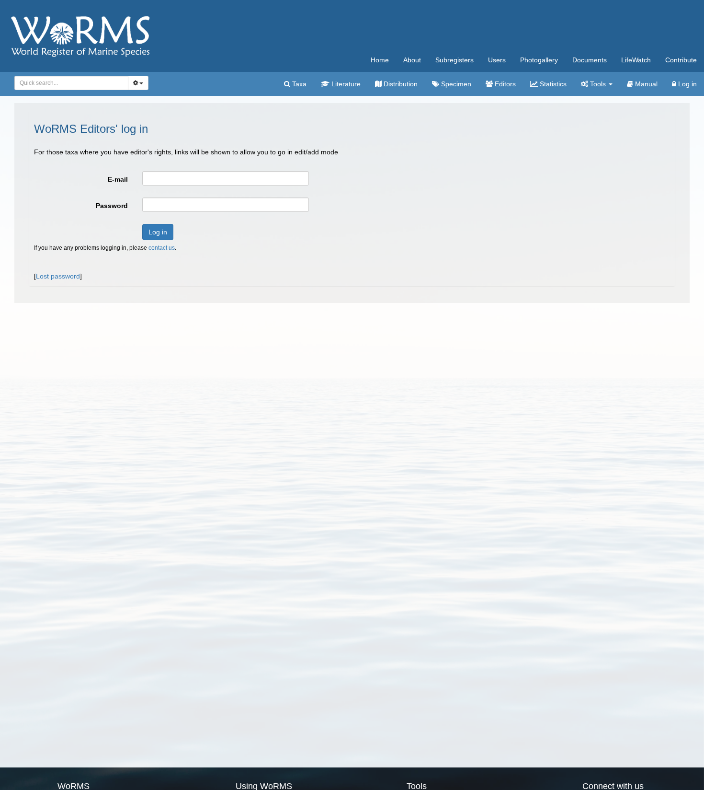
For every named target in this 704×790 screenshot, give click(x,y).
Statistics (552, 84)
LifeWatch (636, 60)
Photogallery (539, 60)
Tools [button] (598, 84)
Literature (345, 84)
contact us (161, 247)
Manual (645, 84)
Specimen (455, 84)
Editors (504, 84)
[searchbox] (69, 83)
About (412, 60)
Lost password (58, 276)
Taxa (298, 84)
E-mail (118, 179)
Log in (686, 84)
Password (112, 205)
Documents (589, 60)
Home (380, 60)
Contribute (681, 60)
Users (497, 60)
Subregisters (454, 60)
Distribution (400, 84)
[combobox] (71, 83)
